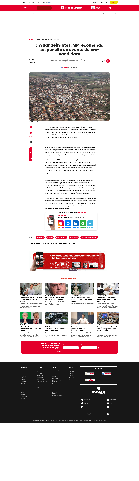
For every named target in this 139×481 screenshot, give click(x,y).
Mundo (23, 390)
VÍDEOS (116, 14)
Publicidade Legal (56, 390)
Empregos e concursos (24, 377)
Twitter (71, 379)
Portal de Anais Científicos (56, 392)
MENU (25, 8)
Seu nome (65, 345)
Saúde (23, 379)
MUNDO (92, 14)
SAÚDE (59, 14)
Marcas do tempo (57, 395)
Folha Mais (39, 373)
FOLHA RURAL (109, 14)
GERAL (97, 14)
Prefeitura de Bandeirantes (89, 237)
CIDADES (40, 14)
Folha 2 (23, 383)
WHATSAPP (23, 14)
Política (31, 39)
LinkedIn (71, 373)
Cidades (23, 374)
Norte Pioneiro (74, 237)
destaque (50, 237)
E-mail (82, 345)
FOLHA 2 (73, 14)
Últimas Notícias (25, 372)
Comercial (55, 374)
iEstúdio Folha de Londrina (56, 381)
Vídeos (23, 398)
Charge (54, 376)
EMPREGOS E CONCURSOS (49, 14)
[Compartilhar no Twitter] (31, 156)
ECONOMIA (79, 14)
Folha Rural (24, 396)
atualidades (40, 237)
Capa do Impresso (57, 370)
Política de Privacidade (58, 388)
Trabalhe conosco (57, 383)
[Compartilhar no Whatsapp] (31, 159)
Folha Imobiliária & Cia (41, 370)
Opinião (23, 394)
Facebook (71, 377)
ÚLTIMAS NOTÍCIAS (32, 14)
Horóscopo (55, 378)
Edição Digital (56, 372)
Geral (22, 392)
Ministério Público (61, 237)
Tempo (54, 386)
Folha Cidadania (41, 379)
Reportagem (40, 375)
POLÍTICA (86, 14)
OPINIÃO (102, 14)
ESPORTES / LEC (66, 14)
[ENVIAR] (98, 348)
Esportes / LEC (24, 381)
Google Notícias (71, 370)
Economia (23, 386)
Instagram (72, 375)
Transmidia (40, 377)
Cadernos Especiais (42, 381)
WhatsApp (24, 370)
